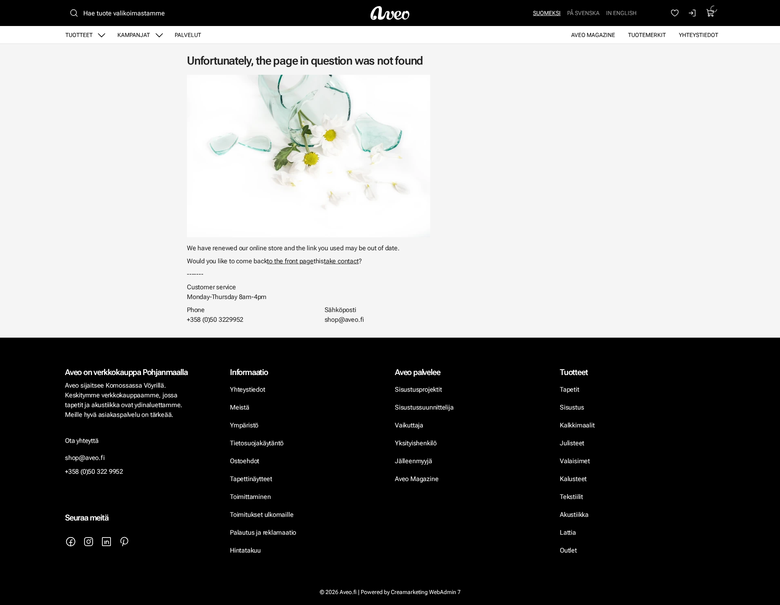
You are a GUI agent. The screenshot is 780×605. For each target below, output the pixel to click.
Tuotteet (79, 35)
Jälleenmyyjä (413, 461)
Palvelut (188, 35)
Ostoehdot (245, 461)
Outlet (569, 550)
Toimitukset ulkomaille (261, 514)
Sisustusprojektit (418, 389)
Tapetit (569, 389)
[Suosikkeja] (675, 13)
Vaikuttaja (409, 425)
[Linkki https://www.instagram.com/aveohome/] (89, 542)
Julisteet (572, 443)
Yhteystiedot (698, 35)
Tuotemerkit (647, 35)
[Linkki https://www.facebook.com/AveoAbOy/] (71, 542)
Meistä (239, 407)
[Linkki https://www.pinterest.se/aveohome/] (124, 542)
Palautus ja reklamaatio (263, 532)
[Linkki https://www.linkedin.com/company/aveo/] (106, 542)
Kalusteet (573, 479)
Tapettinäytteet (251, 479)
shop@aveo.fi (85, 458)
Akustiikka (574, 514)
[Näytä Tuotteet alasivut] (101, 35)
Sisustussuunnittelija (425, 407)
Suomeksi (547, 13)
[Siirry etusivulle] (390, 13)
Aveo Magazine (593, 35)
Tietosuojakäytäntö (257, 443)
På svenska (583, 13)
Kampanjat (133, 35)
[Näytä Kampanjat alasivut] (159, 35)
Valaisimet (575, 461)
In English (621, 13)
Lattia (568, 532)
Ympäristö (244, 425)
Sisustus (572, 407)
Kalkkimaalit (577, 425)
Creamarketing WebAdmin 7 (426, 592)
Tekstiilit (571, 497)
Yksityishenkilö (416, 443)
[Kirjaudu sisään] (693, 13)
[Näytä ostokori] (710, 13)
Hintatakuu (245, 550)
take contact (341, 261)
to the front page (290, 261)
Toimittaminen (250, 497)
